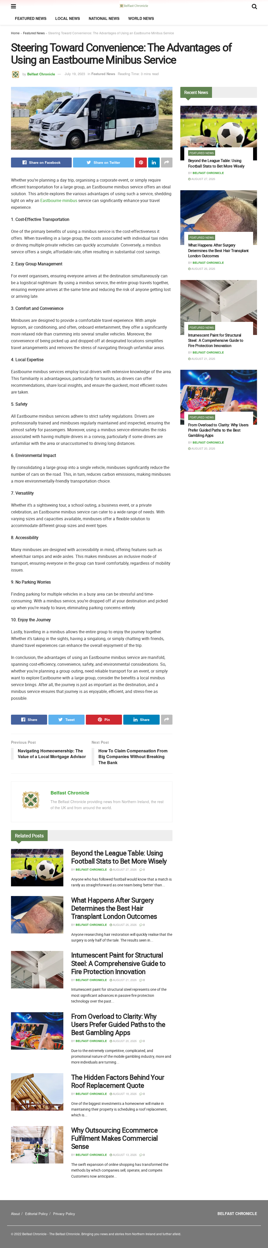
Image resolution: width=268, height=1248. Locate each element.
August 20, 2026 (124, 1041)
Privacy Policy (64, 1213)
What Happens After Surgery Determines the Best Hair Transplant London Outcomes (114, 908)
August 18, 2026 (124, 1094)
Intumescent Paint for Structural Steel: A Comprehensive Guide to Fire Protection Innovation (118, 963)
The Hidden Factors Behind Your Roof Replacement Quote (117, 1081)
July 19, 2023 (75, 73)
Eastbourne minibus (58, 200)
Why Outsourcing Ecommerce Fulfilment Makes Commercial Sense (114, 1138)
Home (15, 33)
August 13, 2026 (124, 1154)
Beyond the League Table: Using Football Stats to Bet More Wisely (119, 857)
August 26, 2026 (124, 924)
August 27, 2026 (124, 869)
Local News (67, 18)
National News (104, 18)
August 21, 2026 (124, 980)
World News (141, 18)
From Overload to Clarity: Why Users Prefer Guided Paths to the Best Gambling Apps (118, 1024)
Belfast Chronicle (41, 73)
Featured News (30, 18)
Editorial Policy (36, 1213)
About (15, 1213)
